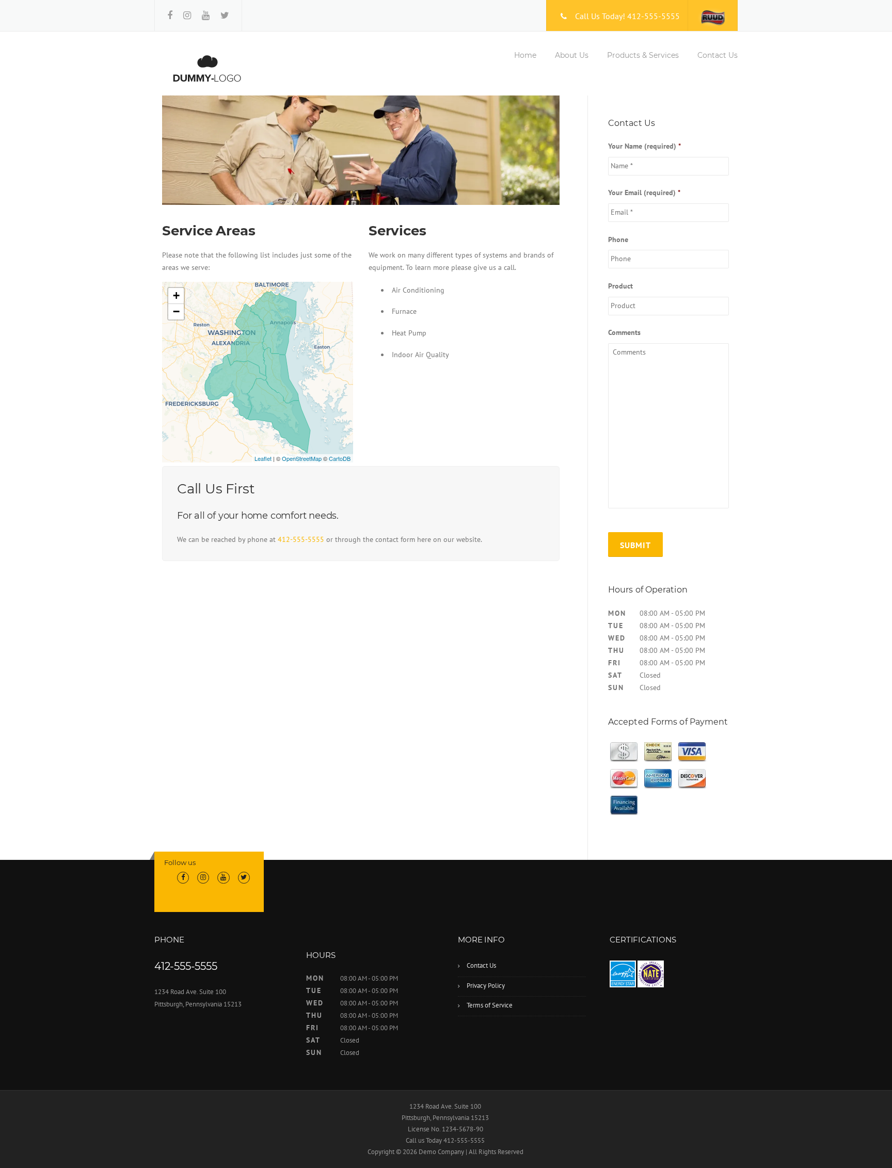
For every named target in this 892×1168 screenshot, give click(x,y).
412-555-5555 (301, 539)
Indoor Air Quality (420, 354)
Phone (618, 239)
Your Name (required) (644, 146)
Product (620, 286)
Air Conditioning (418, 290)
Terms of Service (490, 1005)
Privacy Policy (486, 985)
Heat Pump (409, 333)
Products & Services (643, 55)
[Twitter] (225, 15)
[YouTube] (205, 15)
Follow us (180, 862)
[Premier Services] (206, 68)
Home (525, 55)
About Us (571, 55)
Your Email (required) (644, 192)
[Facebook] (170, 15)
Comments (624, 332)
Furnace (404, 311)
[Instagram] (187, 15)
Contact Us (717, 55)
